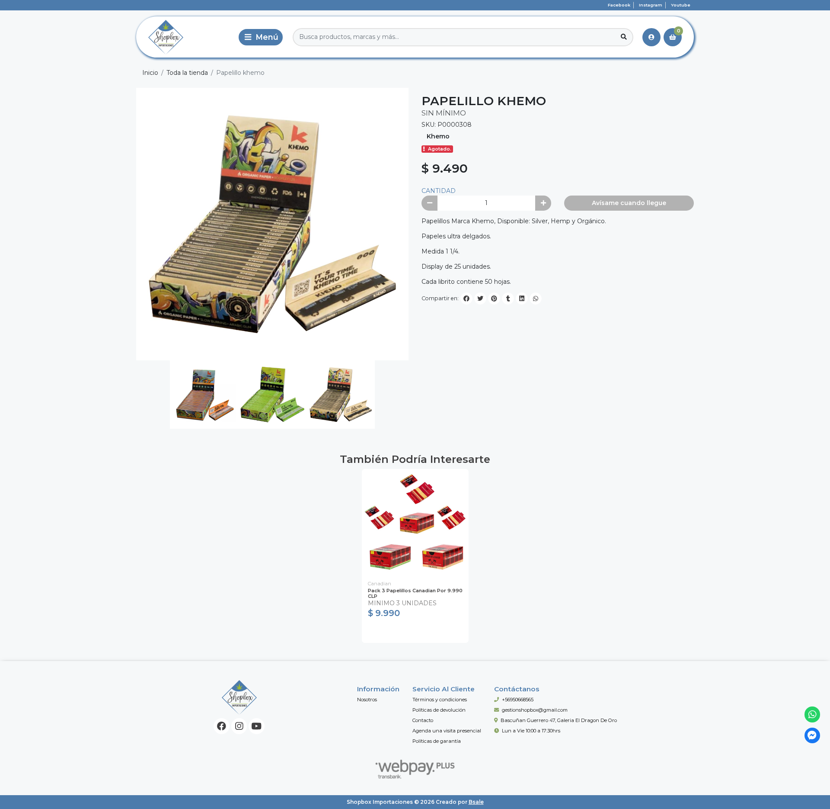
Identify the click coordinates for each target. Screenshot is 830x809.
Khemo (438, 136)
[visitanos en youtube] (257, 726)
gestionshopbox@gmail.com (535, 710)
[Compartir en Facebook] (466, 298)
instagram (650, 5)
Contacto (422, 720)
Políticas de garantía (436, 741)
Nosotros (367, 700)
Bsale (476, 802)
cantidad (438, 191)
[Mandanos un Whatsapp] (812, 714)
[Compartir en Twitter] (480, 298)
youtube (680, 5)
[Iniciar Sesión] (651, 37)
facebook (619, 5)
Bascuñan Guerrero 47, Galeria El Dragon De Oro (559, 720)
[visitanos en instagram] (239, 726)
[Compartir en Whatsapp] (536, 298)
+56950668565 (517, 700)
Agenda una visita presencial (446, 731)
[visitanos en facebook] (222, 726)
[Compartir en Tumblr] (508, 298)
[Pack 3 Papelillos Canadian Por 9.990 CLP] (415, 522)
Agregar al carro (415, 632)
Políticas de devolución (439, 710)
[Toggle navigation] (261, 37)
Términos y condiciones (439, 700)
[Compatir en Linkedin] (522, 298)
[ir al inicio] (239, 697)
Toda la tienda (187, 73)
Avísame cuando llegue (629, 203)
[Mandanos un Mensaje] (812, 736)
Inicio (150, 73)
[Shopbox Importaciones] (185, 37)
